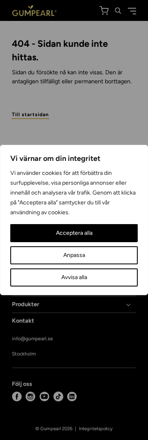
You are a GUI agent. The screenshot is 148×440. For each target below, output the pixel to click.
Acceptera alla (74, 232)
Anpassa (74, 255)
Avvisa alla (74, 277)
